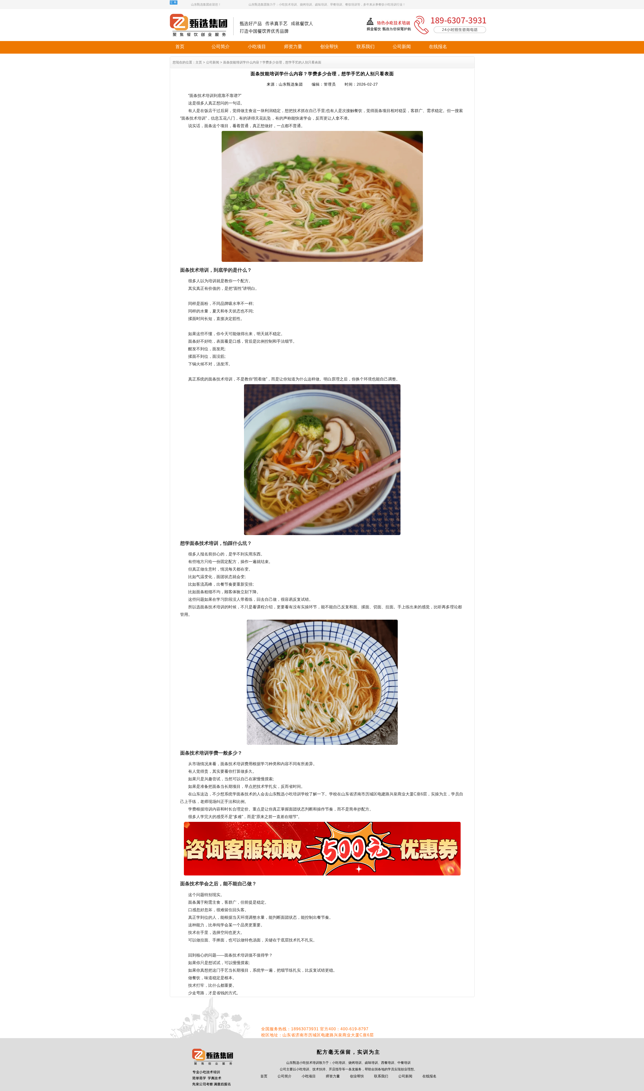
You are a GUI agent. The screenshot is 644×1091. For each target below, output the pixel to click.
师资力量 (293, 46)
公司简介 (221, 46)
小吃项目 (257, 46)
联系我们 (365, 46)
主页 (198, 62)
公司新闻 (402, 46)
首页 (179, 46)
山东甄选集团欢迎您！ (206, 4)
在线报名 (438, 46)
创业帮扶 (329, 46)
